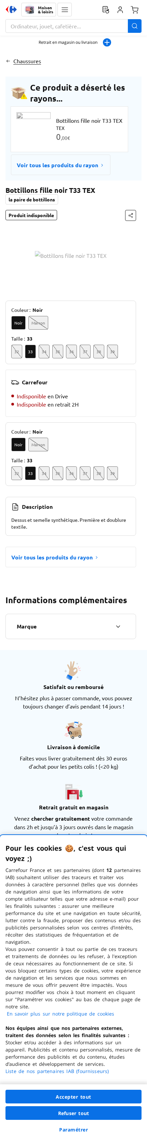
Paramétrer (73, 1129)
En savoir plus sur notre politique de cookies (60, 1013)
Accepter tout (73, 1097)
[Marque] (118, 626)
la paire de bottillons (32, 199)
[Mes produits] (105, 9)
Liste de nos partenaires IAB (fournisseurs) (57, 1071)
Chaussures (27, 60)
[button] (64, 9)
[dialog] (73, 987)
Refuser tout (73, 1113)
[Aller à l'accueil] (11, 9)
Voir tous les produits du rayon (57, 165)
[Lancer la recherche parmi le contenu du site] (134, 25)
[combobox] (73, 26)
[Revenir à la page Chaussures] (8, 61)
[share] (130, 215)
